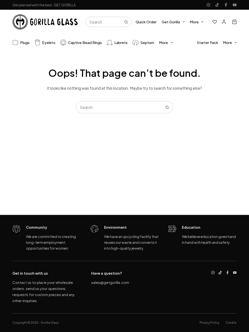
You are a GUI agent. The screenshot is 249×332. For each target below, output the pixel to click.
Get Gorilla (171, 21)
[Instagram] (208, 5)
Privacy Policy (209, 322)
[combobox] (103, 22)
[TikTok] (217, 5)
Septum (147, 42)
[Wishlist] (215, 22)
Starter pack (207, 42)
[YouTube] (235, 5)
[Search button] (126, 22)
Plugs (25, 42)
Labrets (121, 42)
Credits (231, 322)
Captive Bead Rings (85, 42)
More (194, 21)
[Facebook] (226, 5)
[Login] (224, 22)
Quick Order (146, 21)
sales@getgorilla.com (110, 282)
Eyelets (48, 42)
